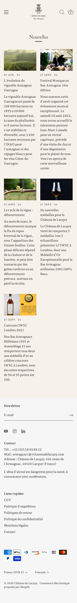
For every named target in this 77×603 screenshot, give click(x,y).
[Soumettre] (71, 415)
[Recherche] (61, 12)
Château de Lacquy (26, 583)
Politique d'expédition (20, 506)
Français (40, 572)
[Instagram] (15, 431)
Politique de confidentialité (23, 519)
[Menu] (6, 12)
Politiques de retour (18, 513)
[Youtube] (6, 431)
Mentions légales (16, 525)
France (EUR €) (14, 572)
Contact (9, 532)
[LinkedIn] (23, 431)
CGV (7, 500)
